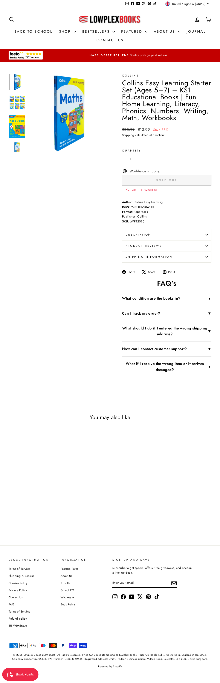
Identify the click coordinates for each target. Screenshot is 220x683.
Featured (132, 31)
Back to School (33, 31)
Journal (196, 31)
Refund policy (18, 618)
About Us (165, 31)
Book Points (68, 604)
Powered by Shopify (110, 666)
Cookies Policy (18, 583)
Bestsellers (97, 31)
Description (138, 235)
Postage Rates (69, 569)
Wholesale (67, 597)
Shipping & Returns (21, 576)
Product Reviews (143, 246)
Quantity (131, 151)
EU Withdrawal (18, 625)
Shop (66, 31)
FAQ (11, 604)
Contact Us (110, 40)
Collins (130, 76)
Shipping (128, 135)
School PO (67, 590)
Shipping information (149, 257)
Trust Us (65, 583)
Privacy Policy (18, 590)
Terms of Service (19, 569)
